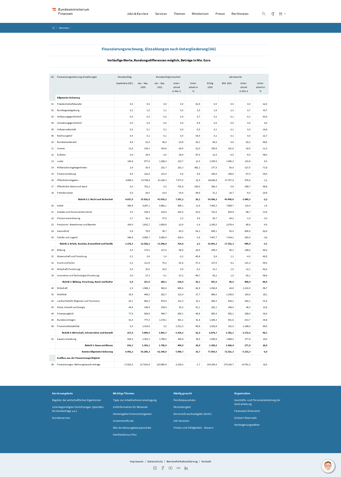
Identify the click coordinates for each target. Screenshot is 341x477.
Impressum (137, 461)
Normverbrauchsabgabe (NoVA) (192, 414)
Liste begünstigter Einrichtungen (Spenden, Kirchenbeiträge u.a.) (78, 409)
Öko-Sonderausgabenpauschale (132, 427)
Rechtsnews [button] (239, 13)
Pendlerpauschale (184, 400)
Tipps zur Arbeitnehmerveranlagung (135, 400)
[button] (328, 466)
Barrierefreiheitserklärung (182, 461)
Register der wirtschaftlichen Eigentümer (76, 400)
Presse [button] (220, 13)
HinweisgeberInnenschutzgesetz (132, 414)
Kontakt (206, 461)
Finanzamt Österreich (247, 411)
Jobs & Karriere (137, 13)
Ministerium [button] (200, 13)
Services (64, 28)
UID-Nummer (181, 421)
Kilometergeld (182, 407)
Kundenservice (61, 418)
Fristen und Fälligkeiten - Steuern (193, 427)
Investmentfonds (123, 421)
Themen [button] (179, 13)
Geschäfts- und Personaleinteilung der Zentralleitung (257, 402)
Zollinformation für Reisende (130, 407)
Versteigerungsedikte (247, 424)
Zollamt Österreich (245, 418)
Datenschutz (155, 461)
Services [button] (161, 13)
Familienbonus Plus (125, 434)
